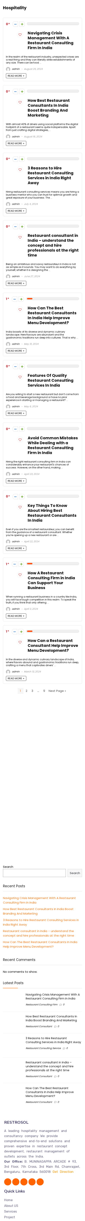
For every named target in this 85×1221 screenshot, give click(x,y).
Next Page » (57, 691)
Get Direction (63, 1172)
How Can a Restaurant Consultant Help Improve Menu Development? (53, 645)
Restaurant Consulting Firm (41, 1004)
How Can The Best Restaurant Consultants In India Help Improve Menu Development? (52, 315)
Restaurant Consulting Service (43, 1048)
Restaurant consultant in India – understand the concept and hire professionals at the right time (53, 245)
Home (8, 1200)
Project (9, 1217)
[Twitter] (15, 1181)
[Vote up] (22, 24)
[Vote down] (15, 24)
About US (11, 1206)
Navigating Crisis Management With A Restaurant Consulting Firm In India (51, 40)
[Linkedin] (40, 1181)
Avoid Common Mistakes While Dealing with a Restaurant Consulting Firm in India (53, 445)
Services (10, 1211)
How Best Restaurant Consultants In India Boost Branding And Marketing (49, 108)
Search (8, 867)
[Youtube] (23, 1181)
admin (15, 69)
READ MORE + (16, 76)
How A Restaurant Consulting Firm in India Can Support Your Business (51, 580)
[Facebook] (7, 1181)
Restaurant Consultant (39, 1026)
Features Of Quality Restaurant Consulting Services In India (51, 380)
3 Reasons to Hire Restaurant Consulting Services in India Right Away (51, 175)
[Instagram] (32, 1181)
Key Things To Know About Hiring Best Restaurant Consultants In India (52, 513)
